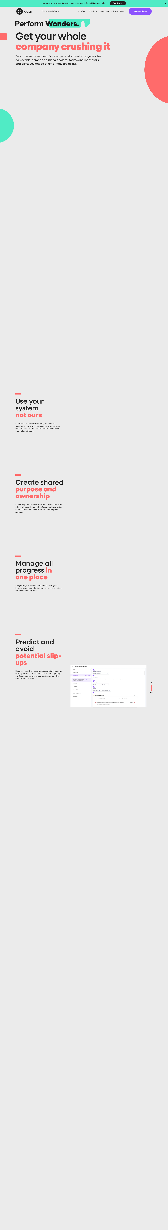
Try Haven (117, 3)
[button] (82, 11)
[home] (26, 11)
